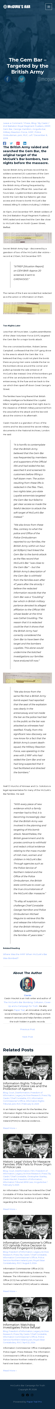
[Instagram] (32, 1395)
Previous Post (27, 1029)
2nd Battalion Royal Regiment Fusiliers (23, 126)
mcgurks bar (39, 129)
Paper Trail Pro (34, 1401)
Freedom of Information (30, 1179)
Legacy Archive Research (28, 1095)
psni (20, 135)
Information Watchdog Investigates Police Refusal (21, 1326)
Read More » (10, 1128)
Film (33, 1171)
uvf (30, 135)
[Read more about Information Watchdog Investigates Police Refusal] (27, 1309)
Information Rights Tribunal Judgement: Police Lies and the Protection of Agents (25, 1086)
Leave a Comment (12, 123)
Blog (33, 123)
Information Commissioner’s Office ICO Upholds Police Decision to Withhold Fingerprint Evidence (27, 1245)
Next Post (27, 1037)
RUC (25, 135)
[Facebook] (4, 143)
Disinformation (22, 1092)
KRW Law (28, 1182)
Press (27, 123)
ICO (29, 1098)
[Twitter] (11, 143)
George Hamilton (22, 129)
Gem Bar (7, 129)
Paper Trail (19, 1010)
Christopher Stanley (37, 1176)
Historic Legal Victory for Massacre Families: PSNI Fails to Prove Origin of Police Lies (27, 1164)
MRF (30, 132)
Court (11, 1092)
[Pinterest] (18, 143)
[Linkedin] (24, 143)
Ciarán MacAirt (10, 1179)
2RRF (47, 126)
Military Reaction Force (15, 132)
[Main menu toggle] (49, 6)
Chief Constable (18, 1098)
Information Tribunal (13, 1182)
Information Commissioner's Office (20, 1257)
